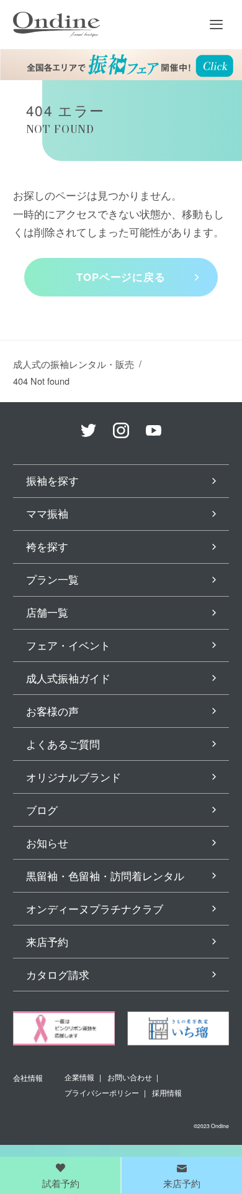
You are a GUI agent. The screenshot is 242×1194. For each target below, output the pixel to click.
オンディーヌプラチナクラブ (94, 908)
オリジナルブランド (73, 776)
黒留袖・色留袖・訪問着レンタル (105, 875)
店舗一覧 (47, 612)
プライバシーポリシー (102, 1092)
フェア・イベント (68, 645)
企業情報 (79, 1077)
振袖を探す (52, 480)
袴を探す (47, 546)
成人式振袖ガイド (68, 678)
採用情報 (167, 1092)
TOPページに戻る (121, 276)
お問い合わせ (129, 1077)
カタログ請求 (57, 974)
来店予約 (47, 941)
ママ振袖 (47, 513)
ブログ (42, 809)
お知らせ (47, 842)
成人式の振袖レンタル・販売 (73, 363)
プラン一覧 (52, 579)
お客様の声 (52, 711)
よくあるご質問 (63, 744)
